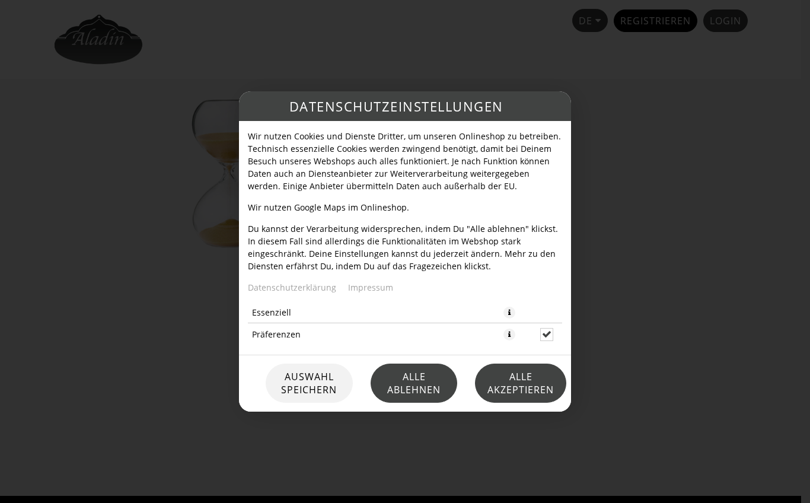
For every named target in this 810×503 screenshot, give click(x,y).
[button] (509, 313)
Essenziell (271, 312)
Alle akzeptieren (520, 383)
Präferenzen (276, 334)
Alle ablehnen (414, 383)
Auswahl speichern (309, 383)
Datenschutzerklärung (292, 287)
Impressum (370, 287)
